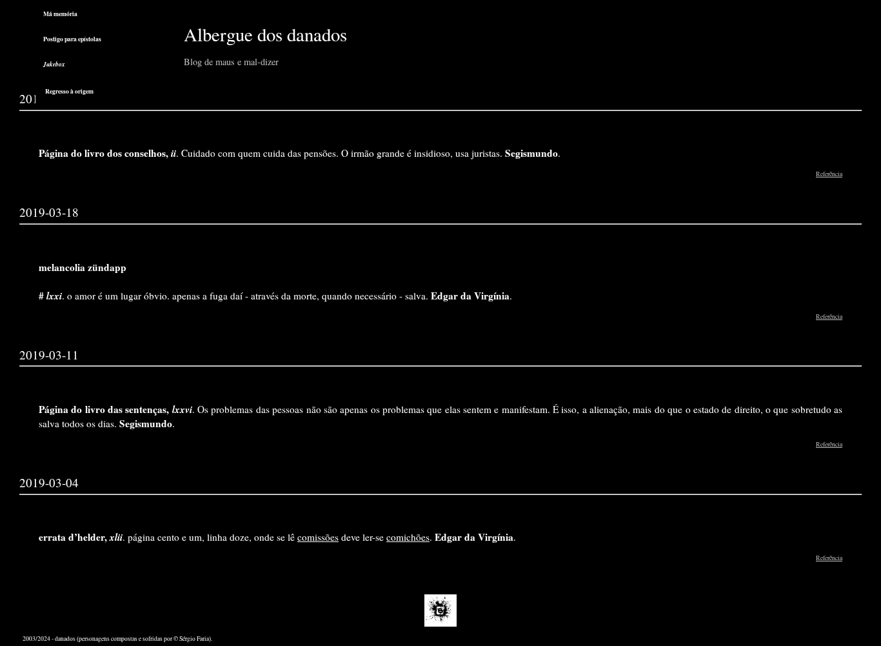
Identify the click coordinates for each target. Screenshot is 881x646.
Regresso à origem (69, 91)
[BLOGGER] (440, 624)
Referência (829, 173)
